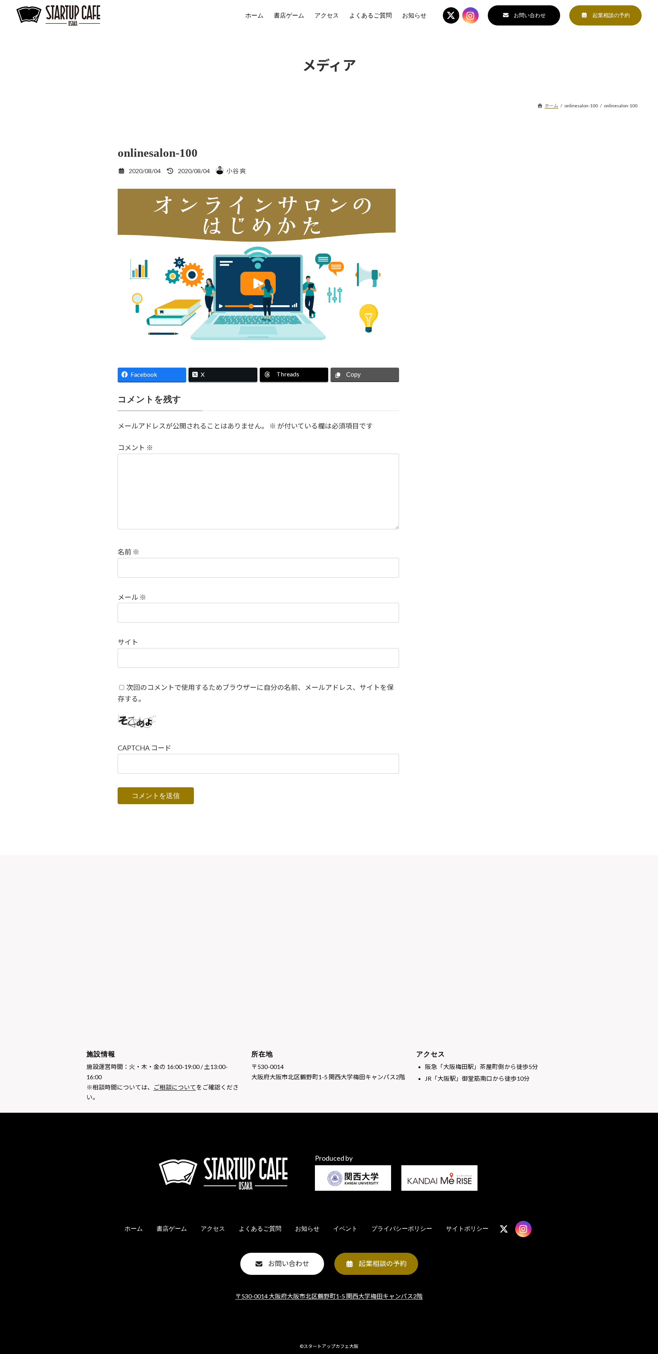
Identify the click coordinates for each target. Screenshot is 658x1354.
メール (132, 597)
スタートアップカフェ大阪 (330, 1346)
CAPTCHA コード (144, 748)
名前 (128, 552)
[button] (524, 15)
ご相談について (174, 1087)
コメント (135, 447)
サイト (128, 642)
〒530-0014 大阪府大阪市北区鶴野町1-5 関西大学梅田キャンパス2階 (329, 1296)
